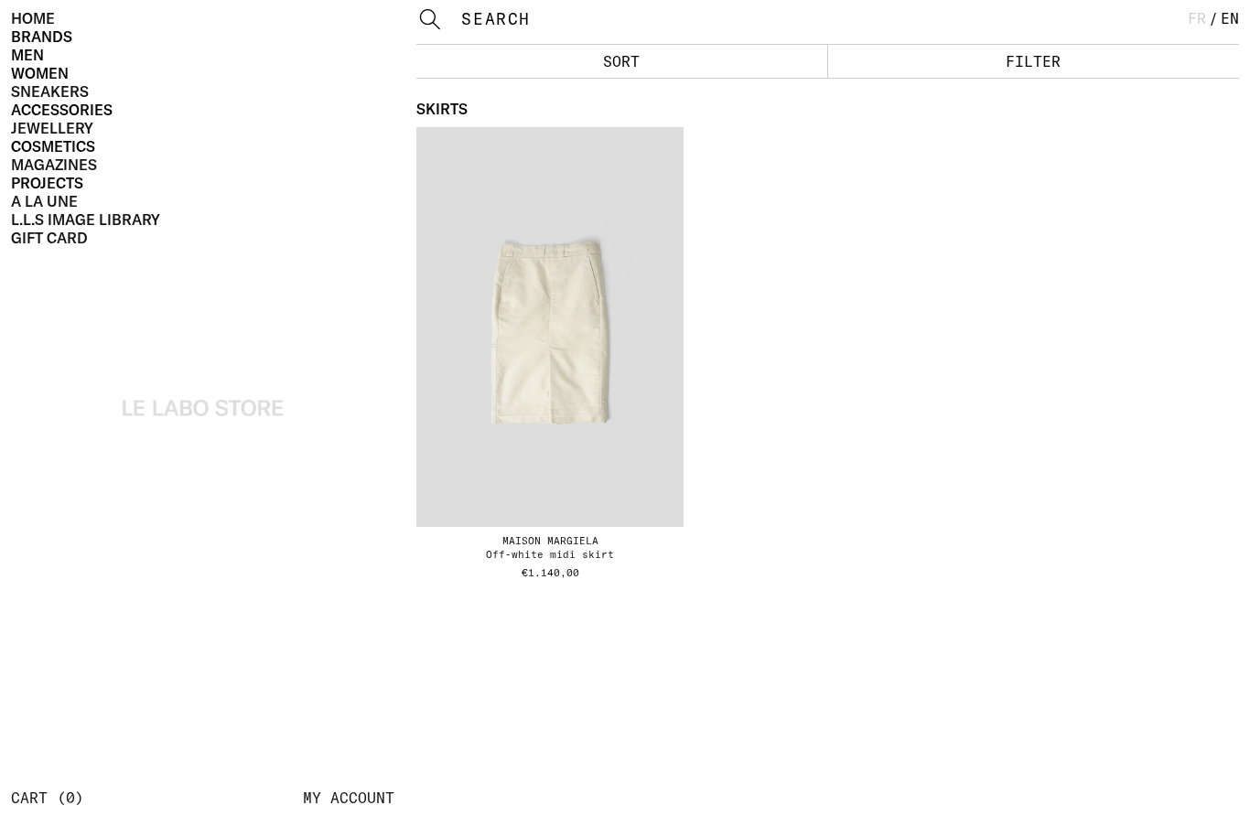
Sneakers (50, 91)
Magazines (54, 165)
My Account (348, 797)
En (1230, 18)
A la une (44, 201)
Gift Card (49, 238)
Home (33, 18)
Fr (1197, 18)
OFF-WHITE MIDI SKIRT (550, 554)
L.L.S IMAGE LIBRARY (85, 219)
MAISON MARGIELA (550, 540)
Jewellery (52, 128)
